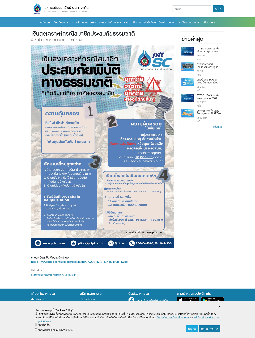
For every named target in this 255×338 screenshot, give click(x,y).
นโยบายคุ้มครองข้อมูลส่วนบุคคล (172, 317)
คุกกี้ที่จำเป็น (43, 324)
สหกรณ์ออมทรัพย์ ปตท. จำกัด (152, 300)
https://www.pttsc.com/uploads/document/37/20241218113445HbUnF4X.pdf (80, 261)
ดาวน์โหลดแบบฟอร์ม (189, 22)
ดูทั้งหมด (217, 126)
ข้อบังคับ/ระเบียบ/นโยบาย (159, 22)
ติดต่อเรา (209, 22)
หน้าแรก (45, 22)
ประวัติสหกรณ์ (38, 299)
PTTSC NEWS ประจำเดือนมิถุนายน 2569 (208, 96)
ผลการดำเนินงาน (109, 22)
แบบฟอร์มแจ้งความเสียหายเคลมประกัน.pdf (53, 274)
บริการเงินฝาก (87, 299)
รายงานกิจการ (132, 22)
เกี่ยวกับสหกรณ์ (62, 22)
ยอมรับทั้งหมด (209, 328)
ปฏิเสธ (192, 328)
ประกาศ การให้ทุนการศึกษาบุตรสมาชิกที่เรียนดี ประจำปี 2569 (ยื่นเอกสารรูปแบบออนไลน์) (209, 115)
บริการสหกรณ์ (85, 22)
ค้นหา (218, 8)
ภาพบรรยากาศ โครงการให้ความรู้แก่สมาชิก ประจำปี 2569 (208, 66)
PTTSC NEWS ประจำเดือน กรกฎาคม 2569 (208, 50)
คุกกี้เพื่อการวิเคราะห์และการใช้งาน (55, 329)
